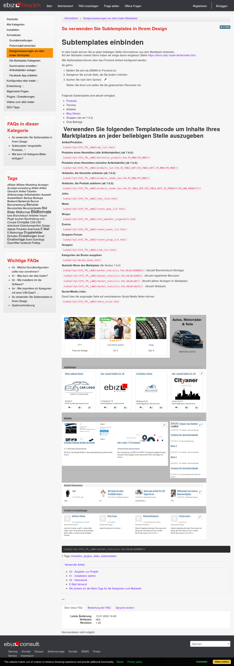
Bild (44, 208)
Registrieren (200, 6)
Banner (35, 201)
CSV (38, 222)
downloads (33, 229)
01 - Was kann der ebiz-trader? (30, 276)
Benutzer (33, 204)
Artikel (35, 188)
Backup (28, 198)
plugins (88, 556)
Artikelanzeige (15, 194)
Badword (12, 201)
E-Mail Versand (78, 584)
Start (49, 6)
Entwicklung (14, 86)
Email (41, 236)
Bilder (11, 212)
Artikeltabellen (32, 194)
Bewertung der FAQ (99, 607)
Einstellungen (28, 236)
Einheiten (12, 236)
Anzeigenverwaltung (19, 188)
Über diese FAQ (73, 607)
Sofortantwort (65, 6)
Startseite (12, 19)
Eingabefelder (33, 232)
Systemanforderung (23, 305)
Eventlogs (38, 239)
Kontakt (26, 651)
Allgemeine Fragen (18, 91)
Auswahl (46, 194)
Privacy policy (134, 662)
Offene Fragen (133, 6)
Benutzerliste (14, 208)
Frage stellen (111, 6)
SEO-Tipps (13, 107)
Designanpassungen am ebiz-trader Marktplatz (27, 53)
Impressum (27, 655)
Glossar (39, 651)
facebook (25, 243)
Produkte (71, 101)
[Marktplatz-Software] (22, 5)
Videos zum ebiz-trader (20, 102)
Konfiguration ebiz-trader (22, 80)
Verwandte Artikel (75, 564)
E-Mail (45, 229)
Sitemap (13, 651)
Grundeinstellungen (20, 40)
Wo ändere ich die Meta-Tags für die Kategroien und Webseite (105, 588)
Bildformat (23, 212)
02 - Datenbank (78, 580)
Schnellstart (14, 35)
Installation (13, 30)
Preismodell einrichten (22, 45)
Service (12, 655)
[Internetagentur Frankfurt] (22, 644)
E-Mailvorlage (15, 232)
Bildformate (41, 211)
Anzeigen (43, 184)
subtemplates (108, 556)
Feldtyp (36, 243)
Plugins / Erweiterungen (21, 96)
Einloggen (222, 6)
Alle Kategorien (15, 24)
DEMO (85, 651)
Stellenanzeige (56, 651)
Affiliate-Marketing (26, 184)
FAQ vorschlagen (89, 6)
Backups (38, 198)
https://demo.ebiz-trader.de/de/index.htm (171, 55)
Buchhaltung (31, 219)
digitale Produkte (17, 229)
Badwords (24, 201)
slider (96, 556)
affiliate (11, 184)
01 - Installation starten (82, 576)
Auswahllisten (15, 198)
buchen (19, 219)
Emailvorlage (16, 239)
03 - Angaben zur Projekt (83, 571)
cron (42, 219)
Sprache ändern (125, 607)
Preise (96, 651)
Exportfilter (13, 243)
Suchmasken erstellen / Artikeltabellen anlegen (23, 68)
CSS (32, 222)
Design (46, 225)
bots (9, 215)
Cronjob (11, 222)
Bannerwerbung (16, 204)
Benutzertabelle (32, 208)
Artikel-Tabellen (28, 191)
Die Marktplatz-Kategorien (24, 60)
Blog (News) (73, 113)
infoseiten (76, 556)
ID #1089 (225, 27)
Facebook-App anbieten (23, 75)
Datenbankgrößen (30, 225)
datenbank (13, 225)
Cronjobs (23, 222)
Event (29, 239)
